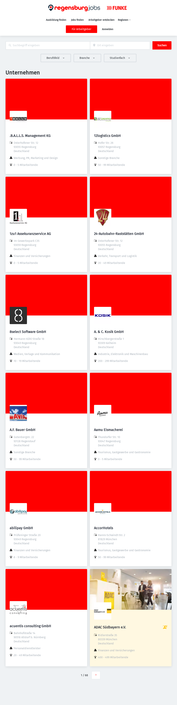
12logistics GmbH (107, 136)
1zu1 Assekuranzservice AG (30, 234)
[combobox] (48, 45)
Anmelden (107, 29)
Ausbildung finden (56, 19)
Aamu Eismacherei (108, 430)
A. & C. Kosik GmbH (109, 332)
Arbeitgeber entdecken (101, 19)
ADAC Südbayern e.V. (110, 627)
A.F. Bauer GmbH (22, 430)
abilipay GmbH (21, 528)
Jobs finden (77, 19)
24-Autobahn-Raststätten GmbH (119, 234)
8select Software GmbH (28, 332)
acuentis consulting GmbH (30, 626)
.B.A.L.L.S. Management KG (30, 136)
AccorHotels (103, 528)
